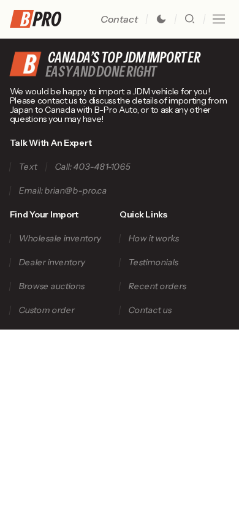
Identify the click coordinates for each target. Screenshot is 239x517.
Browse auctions (51, 286)
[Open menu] (218, 19)
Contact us (149, 310)
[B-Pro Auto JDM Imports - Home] (40, 19)
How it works (153, 238)
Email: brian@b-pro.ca (63, 190)
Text (28, 167)
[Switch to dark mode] (161, 19)
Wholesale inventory (60, 238)
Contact (119, 19)
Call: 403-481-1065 (92, 167)
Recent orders (157, 286)
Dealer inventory (52, 262)
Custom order (46, 310)
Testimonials (153, 262)
